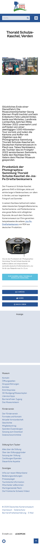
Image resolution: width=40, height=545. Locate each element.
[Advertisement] (20, 340)
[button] (36, 18)
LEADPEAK (20, 534)
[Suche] (28, 18)
